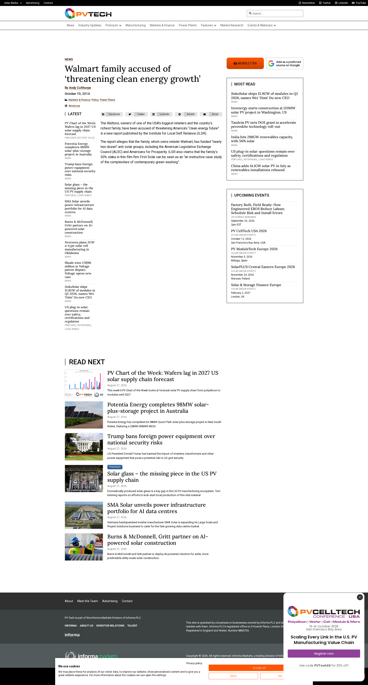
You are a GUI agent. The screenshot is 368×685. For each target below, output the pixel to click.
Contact (48, 2)
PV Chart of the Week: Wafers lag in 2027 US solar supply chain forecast (80, 128)
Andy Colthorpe (80, 88)
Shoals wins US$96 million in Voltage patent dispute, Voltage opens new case (78, 270)
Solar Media (11, 2)
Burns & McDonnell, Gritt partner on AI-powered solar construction (79, 227)
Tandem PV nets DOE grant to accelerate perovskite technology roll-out (263, 124)
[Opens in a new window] (72, 634)
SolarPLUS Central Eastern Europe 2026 (263, 267)
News (69, 59)
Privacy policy (194, 663)
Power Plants (107, 100)
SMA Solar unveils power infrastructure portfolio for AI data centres (79, 206)
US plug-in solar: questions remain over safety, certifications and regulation (77, 314)
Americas (74, 106)
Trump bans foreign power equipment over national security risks (80, 169)
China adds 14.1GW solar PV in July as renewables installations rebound (261, 168)
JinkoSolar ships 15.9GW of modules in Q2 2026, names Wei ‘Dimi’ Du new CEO (80, 292)
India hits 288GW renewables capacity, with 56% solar (262, 139)
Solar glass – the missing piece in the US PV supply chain (79, 188)
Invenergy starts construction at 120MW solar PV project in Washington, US (263, 110)
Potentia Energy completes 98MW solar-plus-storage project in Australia (78, 149)
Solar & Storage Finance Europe (256, 285)
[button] (112, 114)
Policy (95, 100)
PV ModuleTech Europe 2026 (254, 249)
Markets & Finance (79, 100)
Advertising (32, 2)
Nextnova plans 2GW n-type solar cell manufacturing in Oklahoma (80, 247)
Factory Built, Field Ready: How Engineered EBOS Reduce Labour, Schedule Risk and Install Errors (258, 209)
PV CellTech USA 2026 (249, 231)
